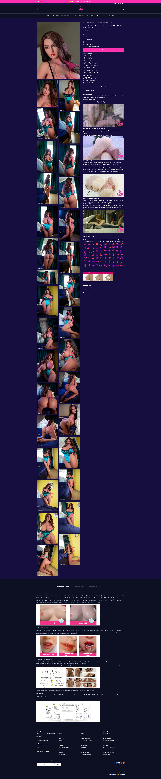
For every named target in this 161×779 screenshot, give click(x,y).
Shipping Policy (62, 738)
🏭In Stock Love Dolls (66, 15)
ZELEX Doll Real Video (85, 749)
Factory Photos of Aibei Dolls (86, 740)
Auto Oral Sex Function (107, 742)
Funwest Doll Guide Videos (86, 754)
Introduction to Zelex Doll (108, 749)
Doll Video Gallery (84, 745)
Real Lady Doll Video (85, 752)
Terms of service (62, 745)
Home (84, 22)
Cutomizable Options (107, 735)
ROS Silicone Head (106, 756)
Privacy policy (61, 742)
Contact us (111, 15)
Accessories (104, 15)
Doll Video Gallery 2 (84, 747)
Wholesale (61, 752)
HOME (48, 15)
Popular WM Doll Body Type (108, 752)
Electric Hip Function (107, 738)
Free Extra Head (62, 754)
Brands (86, 15)
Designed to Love (62, 756)
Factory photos (84, 735)
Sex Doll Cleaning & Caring (108, 745)
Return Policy (61, 740)
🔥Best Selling (55, 15)
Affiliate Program (62, 749)
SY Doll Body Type (106, 754)
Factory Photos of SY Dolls (86, 742)
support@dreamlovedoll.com (42, 740)
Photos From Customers (85, 738)
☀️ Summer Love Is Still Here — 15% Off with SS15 (80, 1)
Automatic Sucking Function (108, 740)
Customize (80, 15)
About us (60, 733)
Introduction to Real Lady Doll (108, 747)
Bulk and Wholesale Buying (64, 747)
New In (74, 15)
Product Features (106, 733)
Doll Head (82, 733)
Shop (91, 15)
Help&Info (97, 15)
